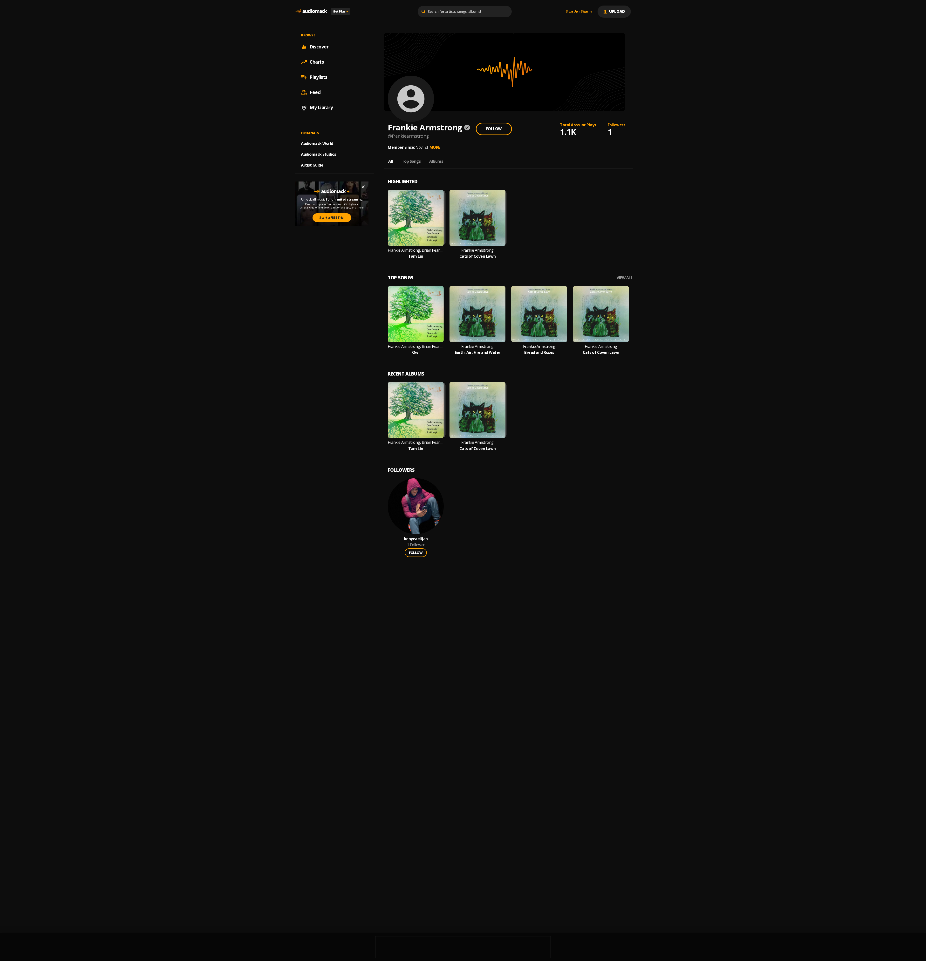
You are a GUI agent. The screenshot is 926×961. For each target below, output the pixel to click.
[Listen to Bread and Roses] (539, 314)
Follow (494, 128)
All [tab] (390, 161)
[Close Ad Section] (363, 186)
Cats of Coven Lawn (477, 256)
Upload (617, 11)
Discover (319, 47)
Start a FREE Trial (331, 217)
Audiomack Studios (318, 154)
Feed (315, 92)
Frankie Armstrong (477, 250)
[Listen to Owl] (416, 314)
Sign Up (572, 11)
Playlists (318, 77)
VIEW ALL (625, 277)
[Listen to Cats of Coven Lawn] (477, 218)
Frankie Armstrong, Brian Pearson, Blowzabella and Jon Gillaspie (416, 250)
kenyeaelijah (416, 538)
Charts (317, 62)
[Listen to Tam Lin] (416, 218)
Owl (416, 352)
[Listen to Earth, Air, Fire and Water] (477, 314)
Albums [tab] (436, 161)
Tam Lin (415, 256)
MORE (434, 147)
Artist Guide (312, 165)
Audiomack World (317, 143)
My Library (321, 107)
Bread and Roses (539, 352)
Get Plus (340, 11)
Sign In (586, 11)
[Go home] (311, 11)
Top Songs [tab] (411, 161)
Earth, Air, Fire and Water (477, 352)
